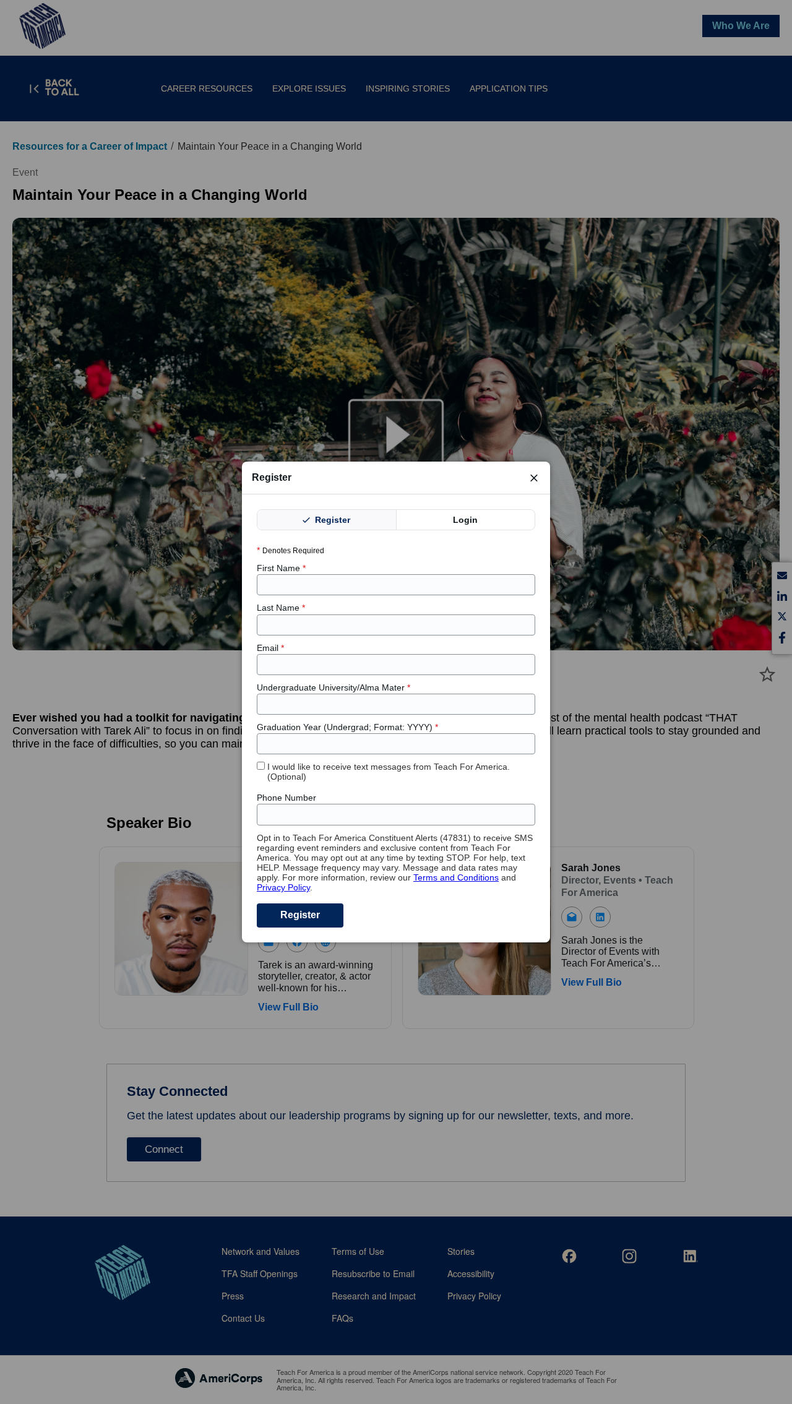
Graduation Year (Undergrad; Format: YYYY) (347, 727)
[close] (534, 478)
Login (465, 520)
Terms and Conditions (456, 877)
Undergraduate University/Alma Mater (333, 687)
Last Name (281, 608)
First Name (281, 568)
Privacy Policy (283, 887)
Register (331, 520)
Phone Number (286, 798)
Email (270, 648)
